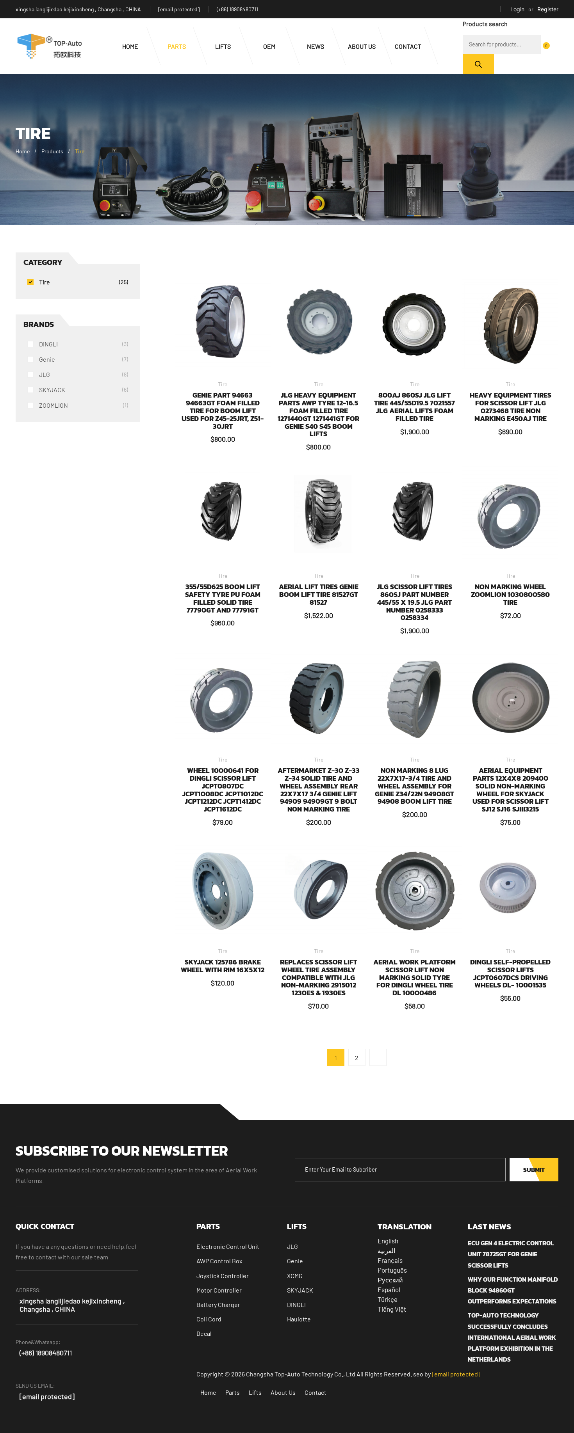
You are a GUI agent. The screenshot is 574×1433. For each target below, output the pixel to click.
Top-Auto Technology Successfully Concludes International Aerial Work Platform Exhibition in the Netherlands (512, 1337)
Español (389, 1289)
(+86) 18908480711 (237, 9)
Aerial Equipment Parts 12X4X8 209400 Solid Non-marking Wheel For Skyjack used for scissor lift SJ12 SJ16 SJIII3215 (510, 789)
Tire (222, 384)
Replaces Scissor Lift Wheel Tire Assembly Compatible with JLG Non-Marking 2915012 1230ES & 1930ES (318, 977)
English (388, 1241)
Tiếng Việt (392, 1309)
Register (547, 9)
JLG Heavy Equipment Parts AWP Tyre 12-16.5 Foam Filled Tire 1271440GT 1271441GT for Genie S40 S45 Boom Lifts (318, 414)
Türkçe (388, 1299)
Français (390, 1260)
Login (517, 9)
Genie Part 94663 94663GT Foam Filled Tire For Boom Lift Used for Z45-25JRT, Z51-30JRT (223, 410)
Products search (485, 23)
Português (392, 1270)
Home (23, 151)
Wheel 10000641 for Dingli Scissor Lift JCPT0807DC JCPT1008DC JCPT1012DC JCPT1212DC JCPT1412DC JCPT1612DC (222, 789)
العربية (387, 1250)
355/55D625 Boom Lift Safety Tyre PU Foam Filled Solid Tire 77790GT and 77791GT (222, 598)
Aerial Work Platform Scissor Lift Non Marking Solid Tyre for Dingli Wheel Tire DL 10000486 (414, 977)
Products (52, 151)
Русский (390, 1280)
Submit (534, 1169)
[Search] (478, 64)
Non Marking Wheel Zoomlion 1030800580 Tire (510, 594)
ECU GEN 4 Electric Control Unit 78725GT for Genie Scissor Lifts (511, 1254)
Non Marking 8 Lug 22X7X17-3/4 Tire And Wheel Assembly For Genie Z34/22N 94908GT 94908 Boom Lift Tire (414, 785)
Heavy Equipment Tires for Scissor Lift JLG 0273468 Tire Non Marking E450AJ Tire (510, 406)
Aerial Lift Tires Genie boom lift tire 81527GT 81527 (318, 594)
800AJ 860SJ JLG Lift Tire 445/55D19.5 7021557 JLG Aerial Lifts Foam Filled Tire (414, 406)
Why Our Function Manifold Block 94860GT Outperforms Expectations (513, 1290)
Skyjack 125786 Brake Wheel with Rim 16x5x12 (222, 966)
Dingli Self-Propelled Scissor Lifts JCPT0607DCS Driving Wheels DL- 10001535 (510, 973)
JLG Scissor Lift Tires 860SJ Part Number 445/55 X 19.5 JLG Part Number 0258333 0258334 (414, 602)
